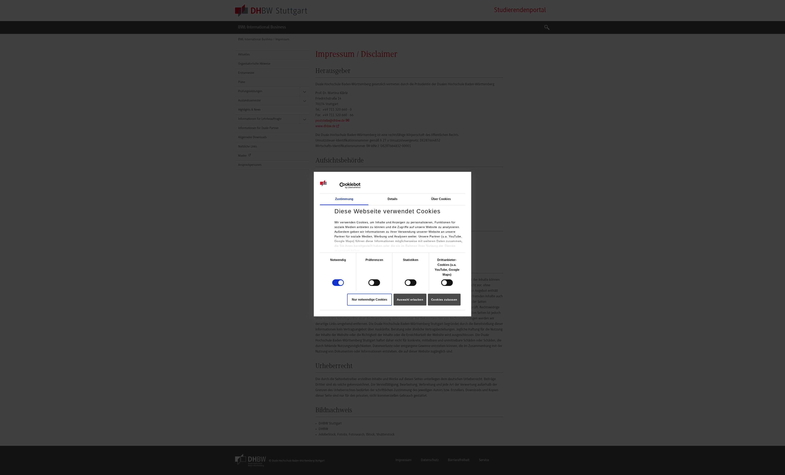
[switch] (374, 282)
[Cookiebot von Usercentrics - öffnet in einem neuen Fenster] (342, 186)
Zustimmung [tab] (344, 199)
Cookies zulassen (444, 299)
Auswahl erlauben (410, 299)
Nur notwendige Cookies (369, 299)
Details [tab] (393, 199)
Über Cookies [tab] (441, 199)
